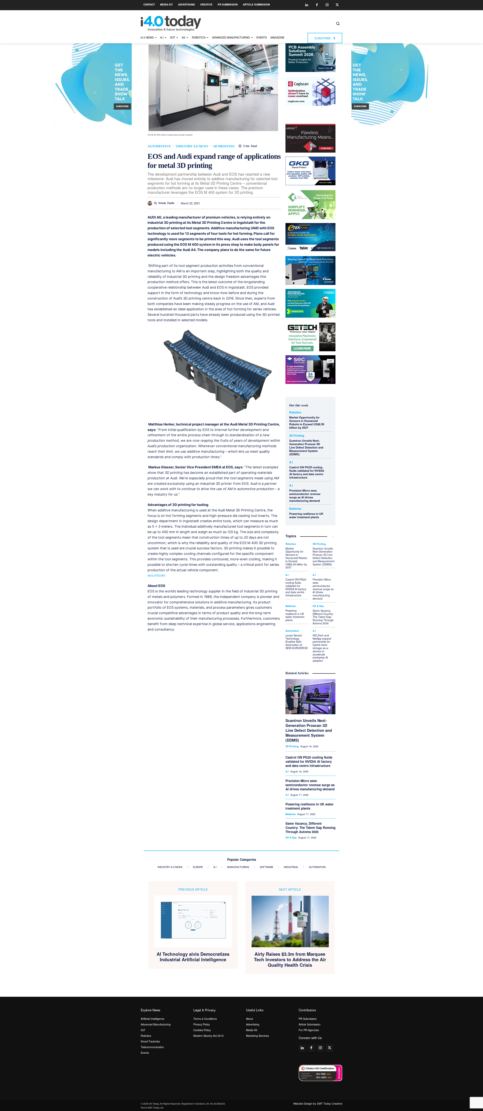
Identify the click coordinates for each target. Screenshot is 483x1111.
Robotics (295, 412)
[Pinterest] (242, 203)
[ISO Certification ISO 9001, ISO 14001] (320, 1073)
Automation (292, 630)
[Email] (268, 203)
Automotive (159, 146)
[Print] (277, 203)
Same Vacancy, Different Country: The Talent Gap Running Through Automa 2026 (323, 617)
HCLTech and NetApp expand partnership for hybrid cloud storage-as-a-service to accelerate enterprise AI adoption (322, 647)
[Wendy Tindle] (151, 203)
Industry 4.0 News (192, 146)
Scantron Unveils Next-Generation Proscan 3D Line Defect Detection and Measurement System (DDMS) (306, 447)
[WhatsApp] (251, 203)
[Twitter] (337, 5)
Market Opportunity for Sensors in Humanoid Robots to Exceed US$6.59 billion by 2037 (306, 422)
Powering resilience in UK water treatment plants (306, 515)
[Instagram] (327, 5)
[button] (337, 23)
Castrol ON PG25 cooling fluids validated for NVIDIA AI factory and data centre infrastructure (306, 472)
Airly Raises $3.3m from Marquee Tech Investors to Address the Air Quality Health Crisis (290, 959)
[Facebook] (317, 5)
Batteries (295, 508)
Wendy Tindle (166, 203)
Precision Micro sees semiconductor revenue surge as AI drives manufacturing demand (304, 495)
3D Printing (224, 146)
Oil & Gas (318, 606)
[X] (234, 203)
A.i (291, 462)
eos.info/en (156, 575)
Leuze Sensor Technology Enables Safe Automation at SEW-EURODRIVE (296, 641)
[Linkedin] (306, 5)
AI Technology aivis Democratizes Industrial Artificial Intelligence (193, 956)
